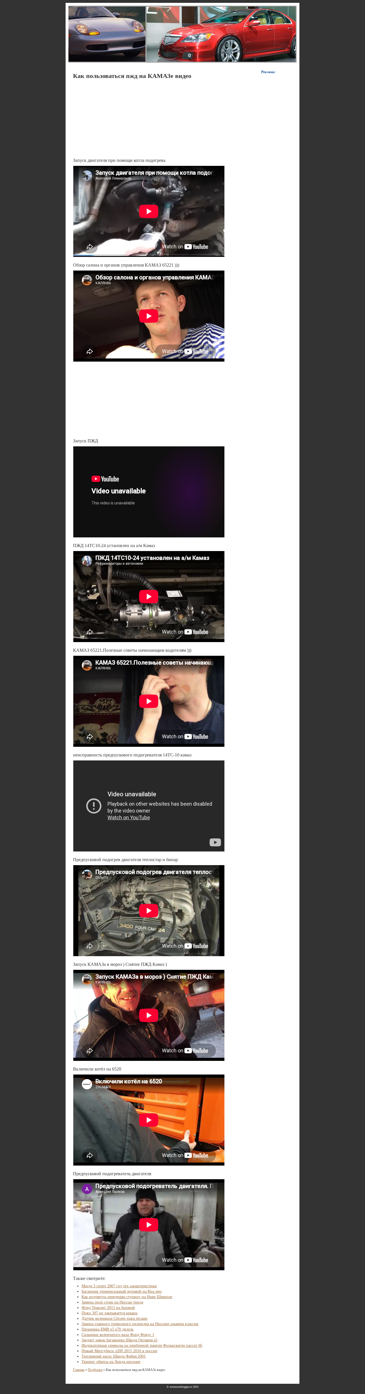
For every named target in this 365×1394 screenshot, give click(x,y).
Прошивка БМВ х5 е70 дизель (107, 1329)
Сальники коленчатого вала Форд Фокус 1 (118, 1335)
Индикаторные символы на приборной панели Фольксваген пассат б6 (142, 1345)
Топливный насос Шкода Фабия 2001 (114, 1356)
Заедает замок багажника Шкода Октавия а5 (119, 1340)
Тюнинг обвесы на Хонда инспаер (111, 1362)
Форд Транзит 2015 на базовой (108, 1308)
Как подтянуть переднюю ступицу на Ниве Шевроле (127, 1297)
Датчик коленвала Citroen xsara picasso (114, 1318)
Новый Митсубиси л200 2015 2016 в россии (119, 1351)
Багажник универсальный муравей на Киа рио (122, 1291)
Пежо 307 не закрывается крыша (109, 1313)
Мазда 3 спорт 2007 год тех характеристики (119, 1286)
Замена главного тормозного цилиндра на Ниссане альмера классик (140, 1324)
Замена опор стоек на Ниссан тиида (112, 1302)
